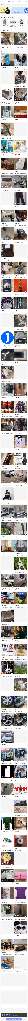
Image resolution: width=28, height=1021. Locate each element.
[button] (12, 45)
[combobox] (14, 5)
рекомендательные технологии (10, 1015)
